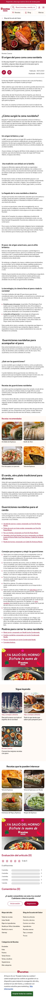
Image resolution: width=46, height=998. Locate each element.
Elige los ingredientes (9, 923)
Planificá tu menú (7, 929)
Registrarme (31, 904)
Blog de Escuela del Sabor (12, 18)
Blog (29, 12)
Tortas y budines (7, 959)
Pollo (3, 950)
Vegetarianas (6, 962)
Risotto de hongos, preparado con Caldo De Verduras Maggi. (23, 542)
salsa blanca (33, 590)
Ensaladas (5, 946)
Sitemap (4, 932)
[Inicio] (5, 10)
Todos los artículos (29, 917)
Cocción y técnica (28, 920)
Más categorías (6, 965)
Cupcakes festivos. (9, 642)
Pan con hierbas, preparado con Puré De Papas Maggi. (20, 533)
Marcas (41, 12)
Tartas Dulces (6, 956)
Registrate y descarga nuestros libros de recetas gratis (23, 2)
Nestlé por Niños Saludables (11, 926)
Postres (4, 953)
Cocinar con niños (29, 923)
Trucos (25, 936)
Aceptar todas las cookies (22, 994)
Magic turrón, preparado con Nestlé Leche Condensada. (21, 632)
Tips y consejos (28, 932)
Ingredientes (27, 926)
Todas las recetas (7, 917)
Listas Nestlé (6, 920)
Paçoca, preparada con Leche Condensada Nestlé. (19, 640)
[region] (23, 985)
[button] (4, 72)
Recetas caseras (28, 929)
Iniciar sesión (15, 904)
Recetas (17, 12)
